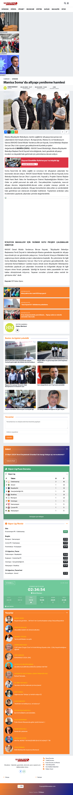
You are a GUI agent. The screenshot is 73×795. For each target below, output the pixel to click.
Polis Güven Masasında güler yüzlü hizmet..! (29, 722)
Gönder (9, 437)
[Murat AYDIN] (9, 619)
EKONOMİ (30, 9)
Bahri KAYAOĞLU (20, 729)
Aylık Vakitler (10, 606)
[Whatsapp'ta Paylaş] (12, 132)
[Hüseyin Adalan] (9, 629)
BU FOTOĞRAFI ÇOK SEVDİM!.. (25, 713)
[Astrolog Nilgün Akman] (9, 665)
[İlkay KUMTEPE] (9, 702)
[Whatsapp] (24, 771)
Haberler (7, 79)
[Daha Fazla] (16, 132)
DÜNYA (13, 9)
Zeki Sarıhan (19, 655)
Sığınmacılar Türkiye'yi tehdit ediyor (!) (27, 694)
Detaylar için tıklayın (36, 516)
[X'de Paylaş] (9, 132)
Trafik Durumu (50, 760)
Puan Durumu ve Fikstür (53, 762)
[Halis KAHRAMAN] (9, 721)
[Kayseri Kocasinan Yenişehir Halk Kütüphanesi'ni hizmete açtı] (20, 374)
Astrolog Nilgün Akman (23, 664)
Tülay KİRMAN (19, 747)
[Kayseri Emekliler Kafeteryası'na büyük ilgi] (20, 399)
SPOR (63, 9)
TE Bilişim (41, 792)
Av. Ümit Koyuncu (20, 683)
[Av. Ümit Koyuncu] (9, 684)
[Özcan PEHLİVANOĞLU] (9, 712)
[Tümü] (67, 449)
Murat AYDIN (19, 618)
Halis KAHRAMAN (20, 719)
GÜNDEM (4, 9)
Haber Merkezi (21, 326)
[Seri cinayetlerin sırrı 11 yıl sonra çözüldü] (52, 374)
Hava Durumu (50, 758)
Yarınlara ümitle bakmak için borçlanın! (27, 685)
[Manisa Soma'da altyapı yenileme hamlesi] (37, 110)
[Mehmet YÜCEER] (9, 638)
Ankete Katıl (10, 461)
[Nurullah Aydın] (9, 739)
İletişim (40, 777)
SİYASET (21, 9)
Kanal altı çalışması (20, 731)
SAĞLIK (46, 9)
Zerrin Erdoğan (20, 645)
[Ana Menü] (68, 3)
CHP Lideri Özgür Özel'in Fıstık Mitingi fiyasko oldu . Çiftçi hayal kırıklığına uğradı (40, 648)
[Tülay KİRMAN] (9, 748)
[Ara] (65, 3)
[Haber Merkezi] (9, 327)
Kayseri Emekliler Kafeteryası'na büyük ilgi (19, 409)
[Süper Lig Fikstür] (67, 524)
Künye (7, 777)
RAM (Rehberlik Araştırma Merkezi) (26, 750)
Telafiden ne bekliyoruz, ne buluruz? (27, 704)
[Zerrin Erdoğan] (9, 647)
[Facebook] (20, 771)
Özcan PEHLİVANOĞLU (22, 710)
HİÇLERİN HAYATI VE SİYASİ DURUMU (27, 630)
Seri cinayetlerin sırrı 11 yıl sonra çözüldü (50, 385)
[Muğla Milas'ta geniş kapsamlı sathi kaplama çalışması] (52, 350)
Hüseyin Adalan (20, 627)
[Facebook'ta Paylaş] (5, 132)
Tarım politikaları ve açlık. (23, 639)
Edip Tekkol (18, 692)
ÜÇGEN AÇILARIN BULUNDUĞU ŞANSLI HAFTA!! (30, 667)
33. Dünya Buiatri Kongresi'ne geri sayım (50, 409)
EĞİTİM (39, 9)
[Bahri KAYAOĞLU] (9, 730)
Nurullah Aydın (20, 738)
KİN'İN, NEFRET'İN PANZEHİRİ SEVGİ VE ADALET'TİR (32, 740)
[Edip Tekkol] (9, 693)
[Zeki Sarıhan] (9, 656)
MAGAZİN (55, 9)
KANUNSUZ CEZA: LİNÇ (22, 657)
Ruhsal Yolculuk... (20, 676)
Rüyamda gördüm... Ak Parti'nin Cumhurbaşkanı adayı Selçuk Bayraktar (39, 621)
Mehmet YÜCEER (20, 636)
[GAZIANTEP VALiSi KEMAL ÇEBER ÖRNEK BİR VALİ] (9, 675)
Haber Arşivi (49, 769)
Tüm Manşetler (50, 764)
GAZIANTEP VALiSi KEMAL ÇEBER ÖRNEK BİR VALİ (31, 673)
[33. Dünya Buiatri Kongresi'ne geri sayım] (52, 399)
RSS (21, 786)
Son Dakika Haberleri (52, 767)
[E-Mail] (17, 330)
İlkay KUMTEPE (19, 701)
